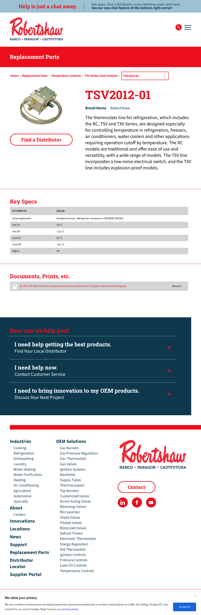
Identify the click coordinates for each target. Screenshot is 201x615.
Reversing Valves (73, 506)
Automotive (22, 496)
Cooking (20, 448)
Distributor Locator (21, 563)
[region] (100, 603)
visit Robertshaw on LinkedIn (123, 502)
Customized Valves (74, 496)
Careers (20, 514)
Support (18, 544)
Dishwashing (24, 458)
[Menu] (186, 27)
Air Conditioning (26, 485)
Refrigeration (24, 453)
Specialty (21, 501)
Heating (20, 480)
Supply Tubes (70, 480)
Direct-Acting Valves (75, 501)
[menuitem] (178, 27)
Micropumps (70, 512)
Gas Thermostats (73, 458)
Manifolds (67, 474)
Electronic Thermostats (78, 538)
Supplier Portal (25, 574)
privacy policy (70, 609)
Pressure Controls (73, 560)
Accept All (184, 607)
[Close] (197, 595)
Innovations (22, 521)
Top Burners (69, 491)
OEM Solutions (71, 441)
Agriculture (22, 491)
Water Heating (25, 469)
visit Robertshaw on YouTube (151, 502)
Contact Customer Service (40, 371)
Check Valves (70, 517)
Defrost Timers (71, 533)
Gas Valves (68, 464)
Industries (20, 441)
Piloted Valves (71, 523)
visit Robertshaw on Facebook (137, 502)
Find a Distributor (41, 140)
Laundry (20, 464)
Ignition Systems (73, 469)
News (15, 536)
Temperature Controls (77, 571)
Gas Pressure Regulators (79, 453)
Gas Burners (69, 448)
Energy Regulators (74, 544)
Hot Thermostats (73, 549)
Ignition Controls (73, 555)
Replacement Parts (29, 552)
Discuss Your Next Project (77, 394)
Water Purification (28, 474)
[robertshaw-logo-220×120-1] (37, 29)
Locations (20, 529)
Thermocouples (72, 485)
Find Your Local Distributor (63, 348)
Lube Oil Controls (73, 565)
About (16, 508)
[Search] (178, 27)
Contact (136, 487)
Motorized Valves (73, 528)
